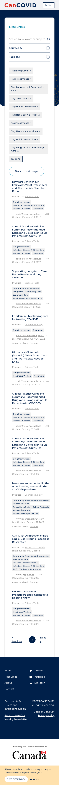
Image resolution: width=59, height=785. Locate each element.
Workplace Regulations (30, 569)
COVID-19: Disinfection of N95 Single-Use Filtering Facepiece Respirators (30, 538)
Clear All (15, 159)
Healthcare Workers (22, 376)
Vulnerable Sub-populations (25, 513)
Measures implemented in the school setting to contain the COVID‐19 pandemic (30, 486)
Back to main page (26, 171)
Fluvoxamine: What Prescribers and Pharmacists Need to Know (30, 594)
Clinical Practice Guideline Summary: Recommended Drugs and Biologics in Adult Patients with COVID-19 (29, 231)
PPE (15, 569)
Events (9, 670)
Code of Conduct (44, 711)
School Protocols (41, 507)
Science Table (32, 196)
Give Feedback (16, 779)
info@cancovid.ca (15, 708)
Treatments (38, 208)
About (8, 682)
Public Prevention (21, 504)
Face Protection (20, 559)
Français (34, 343)
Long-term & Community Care (27, 291)
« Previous (16, 639)
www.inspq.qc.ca (25, 574)
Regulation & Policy (22, 507)
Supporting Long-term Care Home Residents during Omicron (29, 274)
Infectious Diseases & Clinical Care (28, 205)
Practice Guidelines (21, 208)
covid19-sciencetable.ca (28, 214)
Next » (43, 639)
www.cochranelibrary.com (30, 335)
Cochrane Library (34, 324)
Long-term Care (20, 295)
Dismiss (34, 779)
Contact (9, 689)
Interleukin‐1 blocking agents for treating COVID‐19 (30, 318)
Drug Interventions (21, 202)
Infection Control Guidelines (25, 563)
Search (48, 39)
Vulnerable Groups (21, 510)
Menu (48, 5)
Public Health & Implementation (27, 298)
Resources (11, 676)
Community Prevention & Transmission (31, 500)
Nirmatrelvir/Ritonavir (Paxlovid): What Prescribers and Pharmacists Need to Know (29, 186)
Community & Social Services (26, 288)
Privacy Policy (46, 715)
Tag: (20, 70)
